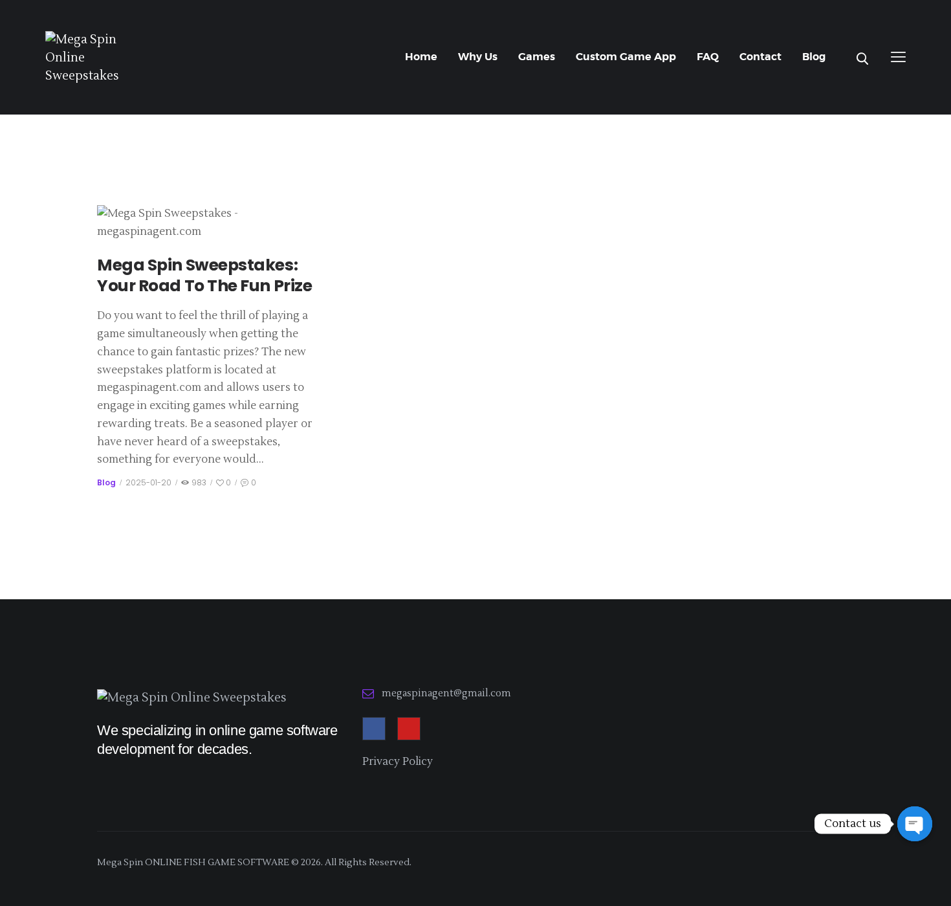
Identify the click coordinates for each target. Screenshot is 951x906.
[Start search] (862, 59)
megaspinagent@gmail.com (446, 693)
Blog (106, 482)
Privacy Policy (397, 762)
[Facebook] (374, 728)
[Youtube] (409, 728)
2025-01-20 (148, 482)
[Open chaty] (914, 823)
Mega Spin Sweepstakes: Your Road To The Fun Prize (204, 276)
